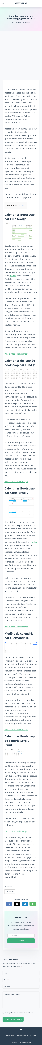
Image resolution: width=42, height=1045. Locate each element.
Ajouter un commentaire (12, 994)
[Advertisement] (21, 53)
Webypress (21, 3)
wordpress (10, 891)
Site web (7, 987)
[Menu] (3, 3)
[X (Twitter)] (17, 904)
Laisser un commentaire (13, 1019)
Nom (6, 973)
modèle (13, 275)
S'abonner (21, 941)
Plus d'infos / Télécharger (16, 354)
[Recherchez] (38, 3)
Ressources (10, 1036)
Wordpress (26, 23)
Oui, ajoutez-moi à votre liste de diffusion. (19, 1013)
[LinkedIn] (25, 904)
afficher (21, 205)
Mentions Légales (22, 1036)
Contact (33, 1036)
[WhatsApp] (32, 904)
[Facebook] (9, 904)
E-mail (6, 980)
